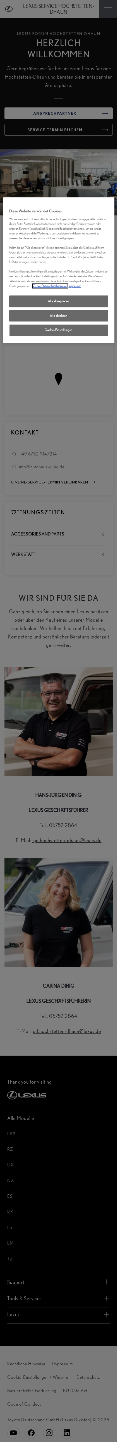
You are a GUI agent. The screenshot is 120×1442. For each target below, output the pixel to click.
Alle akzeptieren (58, 301)
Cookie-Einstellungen (58, 330)
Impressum (75, 286)
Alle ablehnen (58, 316)
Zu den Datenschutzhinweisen (50, 286)
